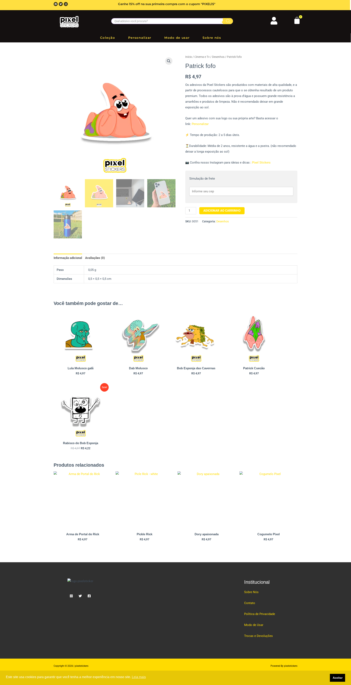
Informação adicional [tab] (68, 258)
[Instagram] (71, 596)
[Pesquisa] (228, 21)
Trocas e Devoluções (258, 636)
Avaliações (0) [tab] (95, 258)
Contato (249, 603)
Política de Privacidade (259, 614)
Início (188, 56)
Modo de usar (177, 38)
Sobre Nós (251, 592)
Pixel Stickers (261, 162)
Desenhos (218, 56)
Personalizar (139, 38)
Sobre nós (212, 38)
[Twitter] (80, 596)
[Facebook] (89, 596)
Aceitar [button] (337, 677)
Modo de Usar (253, 625)
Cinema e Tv (202, 56)
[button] (168, 61)
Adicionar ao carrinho (221, 210)
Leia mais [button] (139, 677)
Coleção (107, 38)
